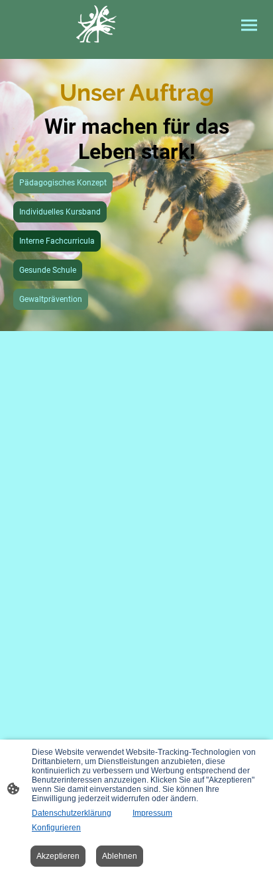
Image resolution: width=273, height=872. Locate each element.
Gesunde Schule (47, 270)
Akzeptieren (58, 856)
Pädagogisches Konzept (63, 182)
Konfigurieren (56, 827)
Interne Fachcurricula (57, 241)
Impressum (152, 813)
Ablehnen (119, 856)
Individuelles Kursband (60, 212)
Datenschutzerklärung (71, 813)
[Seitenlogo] (96, 24)
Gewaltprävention (50, 299)
